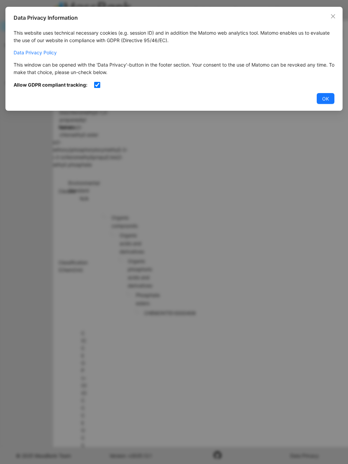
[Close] (333, 16)
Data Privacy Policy (35, 52)
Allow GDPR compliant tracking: (50, 85)
